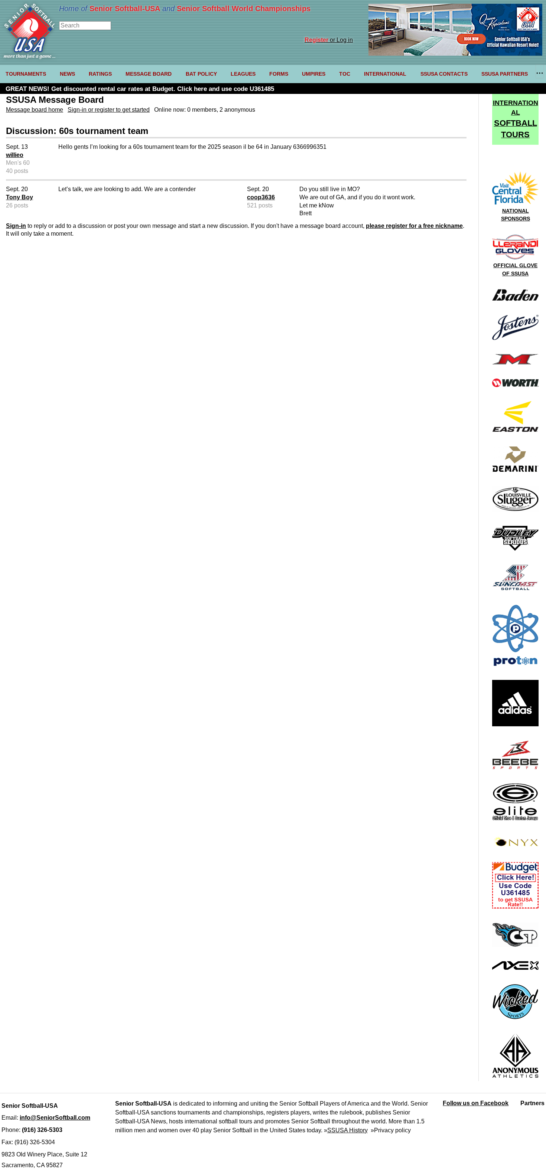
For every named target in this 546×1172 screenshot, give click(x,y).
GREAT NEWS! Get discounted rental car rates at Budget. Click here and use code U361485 (140, 88)
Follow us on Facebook (475, 1103)
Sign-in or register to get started (109, 110)
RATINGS (100, 74)
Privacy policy (392, 1130)
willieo (14, 155)
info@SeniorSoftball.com (55, 1117)
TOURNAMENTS (26, 74)
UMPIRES (313, 74)
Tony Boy (19, 197)
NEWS (67, 74)
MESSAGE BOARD (149, 74)
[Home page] (29, 57)
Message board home (34, 110)
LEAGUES (243, 74)
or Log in (329, 40)
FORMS (278, 74)
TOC (344, 74)
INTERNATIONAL (385, 74)
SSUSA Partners (504, 74)
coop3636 (261, 197)
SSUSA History (347, 1130)
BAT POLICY (201, 74)
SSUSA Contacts (444, 74)
